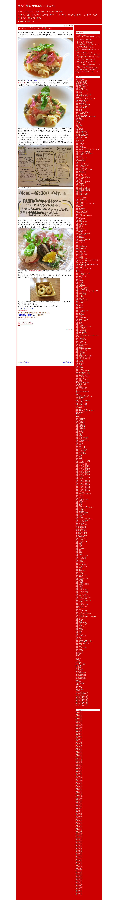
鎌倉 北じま (79, 304)
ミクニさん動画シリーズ (83, 373)
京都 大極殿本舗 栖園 (82, 584)
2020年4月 (79, 825)
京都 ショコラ (80, 603)
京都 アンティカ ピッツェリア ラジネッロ (87, 260)
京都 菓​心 (79, 91)
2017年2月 (79, 881)
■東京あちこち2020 (81, 535)
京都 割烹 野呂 (80, 462)
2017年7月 (79, 874)
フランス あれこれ (81, 705)
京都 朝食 (79, 544)
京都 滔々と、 (80, 226)
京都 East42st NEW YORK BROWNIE (87, 264)
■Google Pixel (80, 186)
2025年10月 (79, 727)
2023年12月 (79, 760)
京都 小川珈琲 (80, 79)
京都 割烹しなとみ (81, 387)
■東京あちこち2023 (81, 530)
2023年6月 (79, 769)
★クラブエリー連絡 (81, 403)
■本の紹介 (78, 662)
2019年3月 (79, 844)
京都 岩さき (79, 367)
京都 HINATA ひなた (82, 85)
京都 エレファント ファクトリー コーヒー (87, 149)
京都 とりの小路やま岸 (83, 165)
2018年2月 (79, 863)
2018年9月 (79, 853)
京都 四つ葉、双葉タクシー (84, 640)
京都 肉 (78, 550)
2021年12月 (79, 795)
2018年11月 (79, 850)
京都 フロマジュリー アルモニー (85, 203)
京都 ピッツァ (80, 479)
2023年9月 (79, 764)
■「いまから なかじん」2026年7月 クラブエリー (88, 64)
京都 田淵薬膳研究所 (82, 96)
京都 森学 (79, 192)
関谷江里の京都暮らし (26, 315)
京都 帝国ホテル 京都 (82, 106)
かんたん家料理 (80, 683)
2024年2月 (79, 757)
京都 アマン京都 (81, 294)
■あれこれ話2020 (81, 673)
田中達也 (78, 124)
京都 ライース (80, 229)
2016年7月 (79, 892)
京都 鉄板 (79, 505)
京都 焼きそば (80, 570)
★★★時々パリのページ (26, 21)
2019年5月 (79, 841)
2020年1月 (79, 829)
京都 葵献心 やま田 (81, 254)
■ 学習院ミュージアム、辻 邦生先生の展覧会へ (87, 68)
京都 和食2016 (80, 428)
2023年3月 (79, 773)
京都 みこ (79, 227)
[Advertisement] (29, 344)
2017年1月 (79, 883)
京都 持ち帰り (80, 431)
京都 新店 (79, 625)
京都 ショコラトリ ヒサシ (83, 326)
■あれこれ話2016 (81, 678)
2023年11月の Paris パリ (83, 190)
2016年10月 (79, 887)
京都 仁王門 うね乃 (81, 564)
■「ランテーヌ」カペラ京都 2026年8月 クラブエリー (88, 37)
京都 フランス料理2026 (83, 112)
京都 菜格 (79, 516)
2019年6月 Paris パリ (82, 695)
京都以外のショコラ (81, 606)
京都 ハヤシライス (81, 575)
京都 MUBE (79, 130)
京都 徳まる (79, 280)
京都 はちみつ (80, 619)
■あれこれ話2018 (81, 675)
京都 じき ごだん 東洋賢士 (84, 215)
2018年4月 (79, 860)
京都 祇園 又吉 (80, 285)
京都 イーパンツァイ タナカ (84, 519)
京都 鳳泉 (79, 364)
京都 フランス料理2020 (83, 484)
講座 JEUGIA (80, 412)
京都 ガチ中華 (80, 166)
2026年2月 (79, 721)
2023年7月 (79, 767)
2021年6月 (79, 804)
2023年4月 (79, 772)
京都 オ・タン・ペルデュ (83, 493)
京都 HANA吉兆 (80, 171)
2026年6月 (79, 715)
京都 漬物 (79, 118)
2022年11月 (79, 779)
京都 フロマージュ (81, 557)
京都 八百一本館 (81, 388)
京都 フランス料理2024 (83, 233)
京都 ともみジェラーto (83, 370)
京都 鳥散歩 (79, 178)
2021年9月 (79, 800)
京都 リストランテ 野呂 (83, 461)
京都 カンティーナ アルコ (26, 323)
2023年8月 (79, 766)
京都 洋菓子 (79, 588)
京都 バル (79, 547)
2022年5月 (79, 788)
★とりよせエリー (81, 402)
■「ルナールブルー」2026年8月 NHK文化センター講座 (88, 54)
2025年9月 (79, 729)
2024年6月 (79, 751)
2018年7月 (79, 856)
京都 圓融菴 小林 (81, 375)
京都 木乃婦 (79, 436)
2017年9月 (79, 871)
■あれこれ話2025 (81, 161)
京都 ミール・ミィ (81, 187)
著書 (37, 11)
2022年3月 (79, 791)
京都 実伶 (79, 455)
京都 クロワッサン (81, 612)
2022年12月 (79, 777)
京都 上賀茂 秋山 (81, 317)
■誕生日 (78, 655)
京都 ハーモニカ (81, 230)
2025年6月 (79, 733)
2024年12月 (79, 742)
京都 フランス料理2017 (83, 489)
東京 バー (79, 687)
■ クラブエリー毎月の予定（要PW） (30, 18)
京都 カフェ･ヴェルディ (83, 344)
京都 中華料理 (80, 511)
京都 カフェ (79, 539)
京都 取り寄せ (80, 397)
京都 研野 (79, 381)
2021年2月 (79, 810)
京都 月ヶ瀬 (79, 585)
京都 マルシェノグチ (82, 578)
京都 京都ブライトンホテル (84, 356)
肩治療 (77, 270)
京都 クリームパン (81, 615)
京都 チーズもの (81, 172)
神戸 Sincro (79, 305)
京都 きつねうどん (81, 566)
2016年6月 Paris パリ (82, 704)
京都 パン (79, 609)
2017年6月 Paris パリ (82, 699)
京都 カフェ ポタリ (81, 258)
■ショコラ (78, 658)
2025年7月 (79, 732)
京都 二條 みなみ (81, 265)
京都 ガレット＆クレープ (83, 600)
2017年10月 (79, 869)
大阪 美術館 (79, 128)
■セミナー (78, 661)
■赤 (77, 390)
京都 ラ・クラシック (82, 594)
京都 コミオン (80, 159)
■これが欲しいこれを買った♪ (84, 396)
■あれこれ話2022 (81, 527)
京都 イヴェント (81, 627)
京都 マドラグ (80, 328)
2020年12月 (79, 813)
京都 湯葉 (79, 560)
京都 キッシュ (80, 607)
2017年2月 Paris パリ (82, 702)
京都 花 (78, 633)
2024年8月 (79, 748)
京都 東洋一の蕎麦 (81, 195)
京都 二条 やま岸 (81, 453)
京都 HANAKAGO (81, 332)
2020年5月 (79, 823)
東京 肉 (78, 686)
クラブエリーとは (24, 15)
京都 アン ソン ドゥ (82, 200)
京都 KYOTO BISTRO (82, 372)
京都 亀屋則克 (80, 353)
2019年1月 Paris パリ (82, 696)
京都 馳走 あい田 (81, 183)
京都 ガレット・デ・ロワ (83, 597)
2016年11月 (79, 886)
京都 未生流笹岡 (81, 635)
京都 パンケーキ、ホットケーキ (85, 98)
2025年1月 (79, 740)
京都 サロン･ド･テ (81, 538)
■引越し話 (78, 385)
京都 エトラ (79, 282)
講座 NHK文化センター (83, 409)
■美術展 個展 (79, 119)
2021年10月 (79, 798)
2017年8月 (79, 872)
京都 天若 (79, 316)
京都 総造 (79, 93)
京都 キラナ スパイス (82, 163)
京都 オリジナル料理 (82, 499)
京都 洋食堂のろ (81, 248)
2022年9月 (79, 782)
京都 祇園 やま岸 (81, 251)
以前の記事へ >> (67, 362)
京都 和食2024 (80, 240)
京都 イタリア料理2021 (83, 467)
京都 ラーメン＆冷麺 (82, 520)
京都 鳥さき (79, 302)
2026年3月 (79, 720)
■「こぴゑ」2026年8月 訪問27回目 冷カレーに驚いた (88, 50)
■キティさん (79, 122)
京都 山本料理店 (81, 103)
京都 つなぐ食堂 (81, 199)
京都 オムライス (81, 174)
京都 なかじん (80, 452)
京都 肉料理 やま (81, 276)
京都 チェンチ (80, 476)
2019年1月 (79, 847)
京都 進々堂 (79, 362)
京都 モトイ (79, 495)
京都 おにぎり (80, 561)
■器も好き (78, 671)
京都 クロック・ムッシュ (83, 613)
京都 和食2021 (80, 421)
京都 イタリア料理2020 (83, 468)
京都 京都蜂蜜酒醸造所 (83, 189)
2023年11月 (79, 761)
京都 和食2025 (80, 180)
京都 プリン (79, 601)
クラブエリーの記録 (90, 15)
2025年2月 (79, 739)
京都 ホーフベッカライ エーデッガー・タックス (87, 336)
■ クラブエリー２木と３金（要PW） (69, 15)
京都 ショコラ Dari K (82, 376)
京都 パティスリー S (82, 590)
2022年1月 (79, 794)
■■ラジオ (78, 416)
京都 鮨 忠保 (80, 378)
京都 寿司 (79, 434)
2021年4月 (79, 807)
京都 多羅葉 (79, 155)
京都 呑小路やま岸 (81, 246)
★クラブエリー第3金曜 (82, 382)
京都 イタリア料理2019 (83, 470)
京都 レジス (79, 202)
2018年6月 (79, 857)
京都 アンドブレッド (82, 211)
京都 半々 (79, 184)
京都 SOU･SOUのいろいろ (84, 641)
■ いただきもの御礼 (81, 198)
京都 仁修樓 (79, 517)
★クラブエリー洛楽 (81, 404)
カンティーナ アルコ (34, 80)
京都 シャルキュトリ (82, 556)
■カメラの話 (79, 670)
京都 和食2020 (80, 422)
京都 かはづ (79, 109)
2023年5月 (79, 770)
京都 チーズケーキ (81, 221)
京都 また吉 (79, 283)
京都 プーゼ (79, 634)
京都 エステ (79, 650)
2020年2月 (79, 828)
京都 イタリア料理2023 (83, 464)
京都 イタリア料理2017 (83, 473)
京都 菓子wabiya (81, 147)
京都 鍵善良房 (80, 238)
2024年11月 (79, 743)
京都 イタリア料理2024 (83, 239)
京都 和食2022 (80, 419)
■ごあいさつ (79, 652)
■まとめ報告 (79, 407)
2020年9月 (79, 817)
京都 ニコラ (79, 162)
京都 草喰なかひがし (82, 437)
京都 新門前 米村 (81, 501)
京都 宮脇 (79, 255)
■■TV (77, 415)
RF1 (77, 196)
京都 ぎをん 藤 (80, 88)
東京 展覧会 (79, 689)
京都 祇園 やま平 (81, 107)
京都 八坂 (79, 220)
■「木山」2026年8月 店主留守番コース (85, 61)
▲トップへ (69, 329)
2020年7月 (79, 820)
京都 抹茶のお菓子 (81, 81)
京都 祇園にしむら (81, 439)
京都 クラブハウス (81, 647)
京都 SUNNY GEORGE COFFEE (85, 116)
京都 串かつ (79, 323)
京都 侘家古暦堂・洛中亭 (83, 348)
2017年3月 (79, 880)
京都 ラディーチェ (81, 350)
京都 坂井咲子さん (81, 137)
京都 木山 (79, 444)
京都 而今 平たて (81, 320)
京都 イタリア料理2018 (83, 471)
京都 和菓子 (79, 581)
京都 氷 (78, 618)
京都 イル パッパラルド (83, 273)
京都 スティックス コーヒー (84, 153)
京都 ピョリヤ (80, 242)
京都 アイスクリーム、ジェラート (86, 616)
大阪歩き (78, 127)
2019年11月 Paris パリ (82, 693)
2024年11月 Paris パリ (82, 212)
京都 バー (79, 542)
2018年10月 (79, 852)
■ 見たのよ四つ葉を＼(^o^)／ (83, 63)
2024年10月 (79, 745)
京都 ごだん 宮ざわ (81, 449)
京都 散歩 (79, 638)
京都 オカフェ (80, 334)
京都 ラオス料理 (81, 558)
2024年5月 (79, 752)
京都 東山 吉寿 (80, 447)
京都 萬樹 (79, 156)
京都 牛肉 (79, 551)
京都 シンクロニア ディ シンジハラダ (87, 291)
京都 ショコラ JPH (82, 604)
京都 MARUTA (80, 218)
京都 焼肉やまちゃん (82, 300)
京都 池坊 (79, 354)
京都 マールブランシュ (83, 596)
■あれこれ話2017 (81, 677)
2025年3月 (79, 737)
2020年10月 (79, 816)
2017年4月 (79, 878)
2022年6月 (79, 786)
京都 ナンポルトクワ (82, 593)
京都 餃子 (79, 569)
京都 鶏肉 (79, 553)
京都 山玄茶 (79, 347)
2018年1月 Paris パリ (82, 701)
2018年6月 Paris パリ (82, 698)
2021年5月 (79, 806)
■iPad (77, 393)
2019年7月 (79, 838)
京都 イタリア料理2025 (83, 181)
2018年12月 (79, 849)
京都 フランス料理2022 (83, 481)
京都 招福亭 (79, 267)
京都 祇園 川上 (80, 338)
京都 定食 (79, 545)
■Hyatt (77, 680)
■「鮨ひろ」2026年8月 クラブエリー (85, 48)
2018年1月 (79, 865)
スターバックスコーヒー (83, 263)
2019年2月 (79, 846)
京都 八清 (79, 277)
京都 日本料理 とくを (82, 440)
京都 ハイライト (81, 510)
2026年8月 (79, 712)
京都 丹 (78, 308)
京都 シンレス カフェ (82, 379)
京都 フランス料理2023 (83, 480)
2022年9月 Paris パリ (82, 289)
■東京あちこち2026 (81, 84)
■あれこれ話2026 (81, 82)
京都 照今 (79, 110)
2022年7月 (79, 785)
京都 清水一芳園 (81, 87)
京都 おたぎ (79, 443)
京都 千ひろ (79, 297)
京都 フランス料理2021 (83, 483)
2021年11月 (79, 797)
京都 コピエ (79, 223)
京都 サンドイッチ (81, 610)
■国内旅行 (78, 681)
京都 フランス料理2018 (83, 487)
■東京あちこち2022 (81, 532)
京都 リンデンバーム (82, 310)
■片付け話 (78, 667)
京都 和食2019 (80, 424)
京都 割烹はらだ (81, 298)
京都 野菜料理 (80, 536)
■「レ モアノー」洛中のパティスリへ (85, 41)
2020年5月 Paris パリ (82, 692)
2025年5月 (79, 735)
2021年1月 (79, 812)
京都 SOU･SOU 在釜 (82, 643)
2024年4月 (79, 754)
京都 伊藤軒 (79, 205)
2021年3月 (79, 809)
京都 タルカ (79, 141)
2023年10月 (79, 763)
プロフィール (29, 11)
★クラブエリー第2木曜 (82, 391)
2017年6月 (79, 875)
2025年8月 (79, 730)
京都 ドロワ (79, 496)
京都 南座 (79, 628)
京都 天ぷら (79, 433)
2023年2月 (79, 775)
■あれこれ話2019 (81, 674)
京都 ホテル (79, 646)
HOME (20, 11)
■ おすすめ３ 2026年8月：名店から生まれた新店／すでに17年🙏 (88, 57)
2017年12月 (79, 866)
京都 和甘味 (79, 582)
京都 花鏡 (79, 502)
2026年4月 (79, 718)
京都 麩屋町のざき (81, 131)
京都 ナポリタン (81, 329)
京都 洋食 (79, 504)
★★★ (20, 325)
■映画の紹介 (79, 665)
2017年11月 (79, 868)
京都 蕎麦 (79, 567)
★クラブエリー (80, 399)
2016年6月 (79, 893)
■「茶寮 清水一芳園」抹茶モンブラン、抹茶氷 (87, 44)
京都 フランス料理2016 (83, 490)
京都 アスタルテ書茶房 (83, 152)
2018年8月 (79, 854)
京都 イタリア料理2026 (83, 104)
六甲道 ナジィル (81, 252)
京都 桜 (78, 637)
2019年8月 (79, 837)
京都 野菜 (79, 576)
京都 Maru (79, 307)
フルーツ (78, 659)
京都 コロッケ (80, 572)
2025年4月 (79, 736)
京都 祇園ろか (80, 143)
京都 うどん (79, 563)
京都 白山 (79, 313)
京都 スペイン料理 (81, 524)
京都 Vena (79, 366)
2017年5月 (79, 877)
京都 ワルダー (80, 341)
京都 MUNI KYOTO (82, 136)
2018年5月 (79, 859)
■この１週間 (79, 232)
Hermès (78, 690)
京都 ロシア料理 (81, 521)
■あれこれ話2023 (81, 526)
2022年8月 (79, 783)
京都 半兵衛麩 (80, 314)
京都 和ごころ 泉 (81, 342)
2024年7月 (79, 749)
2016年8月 (79, 890)
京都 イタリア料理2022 (83, 465)
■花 (77, 243)
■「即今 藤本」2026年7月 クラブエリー (85, 69)
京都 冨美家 (79, 360)
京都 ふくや (79, 144)
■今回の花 (78, 653)
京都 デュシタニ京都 (82, 193)
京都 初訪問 (79, 146)
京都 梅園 (79, 587)
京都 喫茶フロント (81, 224)
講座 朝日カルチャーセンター (85, 410)
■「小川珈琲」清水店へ (81, 35)
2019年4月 (79, 843)
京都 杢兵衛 (79, 369)
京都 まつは (79, 459)
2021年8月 (79, 801)
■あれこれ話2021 (81, 529)
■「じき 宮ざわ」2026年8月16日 (84, 39)
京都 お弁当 (79, 430)
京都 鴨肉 (79, 554)
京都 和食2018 (80, 425)
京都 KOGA (79, 175)
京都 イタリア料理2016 (25, 322)
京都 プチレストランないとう (85, 507)
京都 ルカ (79, 322)
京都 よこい (79, 245)
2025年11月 (79, 726)
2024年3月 (79, 755)
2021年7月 (79, 803)
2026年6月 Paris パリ (82, 90)
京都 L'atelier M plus (82, 100)
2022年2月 (79, 792)
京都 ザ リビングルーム (83, 359)
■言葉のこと (79, 668)
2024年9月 (79, 746)
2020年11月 (79, 814)
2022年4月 (79, 789)
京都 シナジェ (80, 351)
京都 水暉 (79, 458)
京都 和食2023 (80, 418)
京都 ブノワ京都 (81, 331)
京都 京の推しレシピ (82, 319)
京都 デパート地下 (81, 624)
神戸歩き (78, 249)
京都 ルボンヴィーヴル (83, 357)
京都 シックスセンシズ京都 (84, 169)
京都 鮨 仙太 (80, 286)
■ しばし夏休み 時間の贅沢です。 (84, 46)
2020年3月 (79, 826)
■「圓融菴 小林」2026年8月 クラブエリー (86, 59)
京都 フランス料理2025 (83, 177)
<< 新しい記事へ (23, 362)
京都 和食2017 (80, 427)
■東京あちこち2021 (81, 533)
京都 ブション (80, 492)
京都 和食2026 (80, 113)
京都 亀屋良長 (80, 363)
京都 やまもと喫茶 (81, 168)
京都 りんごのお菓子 (82, 598)
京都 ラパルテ (80, 292)
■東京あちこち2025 (81, 115)
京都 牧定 (79, 279)
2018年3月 (79, 862)
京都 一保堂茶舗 (81, 622)
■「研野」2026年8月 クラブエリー (84, 52)
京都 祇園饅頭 (80, 311)
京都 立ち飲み (80, 548)
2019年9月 (79, 835)
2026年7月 (79, 714)
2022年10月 (79, 780)
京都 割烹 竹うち (81, 446)
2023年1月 (79, 776)
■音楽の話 (78, 206)
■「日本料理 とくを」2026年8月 (84, 43)
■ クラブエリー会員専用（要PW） (43, 15)
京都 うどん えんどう (82, 288)
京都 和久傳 (79, 442)
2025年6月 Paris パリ (82, 134)
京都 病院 (79, 649)
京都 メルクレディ (81, 274)
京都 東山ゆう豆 (81, 339)
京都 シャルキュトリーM (83, 268)
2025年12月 (79, 724)
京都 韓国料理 (80, 523)
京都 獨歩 (79, 236)
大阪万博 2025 (80, 140)
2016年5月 (79, 894)
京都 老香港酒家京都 (82, 513)
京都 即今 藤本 (80, 208)
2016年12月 (79, 884)
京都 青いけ (79, 498)
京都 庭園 (79, 631)
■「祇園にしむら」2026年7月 (83, 66)
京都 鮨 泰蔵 (80, 345)
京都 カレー (79, 573)
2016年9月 (79, 889)
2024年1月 (79, 758)
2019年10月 (79, 834)
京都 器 (78, 138)
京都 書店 (79, 644)
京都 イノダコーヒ (81, 541)
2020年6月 (79, 822)
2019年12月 (79, 831)
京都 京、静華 (80, 514)
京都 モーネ (79, 217)
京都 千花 (79, 295)
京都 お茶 (79, 621)
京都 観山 (79, 456)
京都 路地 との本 (81, 384)
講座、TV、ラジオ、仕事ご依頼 (52, 11)
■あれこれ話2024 (81, 235)
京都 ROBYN (80, 121)
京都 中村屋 (79, 325)
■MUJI (77, 394)
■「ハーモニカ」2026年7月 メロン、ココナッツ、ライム (87, 72)
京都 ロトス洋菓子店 (82, 591)
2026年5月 (79, 717)
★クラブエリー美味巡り (83, 400)
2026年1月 (79, 723)
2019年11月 (79, 832)
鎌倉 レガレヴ (80, 301)
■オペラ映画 (79, 257)
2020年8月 (79, 819)
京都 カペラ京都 (81, 101)
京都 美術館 (79, 630)
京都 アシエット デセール (83, 94)
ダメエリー (79, 271)
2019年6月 (79, 840)
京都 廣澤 (79, 125)
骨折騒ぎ (78, 97)
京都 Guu (79, 214)
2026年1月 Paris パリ (82, 133)
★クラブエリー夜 (81, 406)
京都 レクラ (79, 508)
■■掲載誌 (78, 413)
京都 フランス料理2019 (83, 486)
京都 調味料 (79, 579)
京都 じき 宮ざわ (81, 450)
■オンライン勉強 (80, 664)
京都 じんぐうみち (81, 158)
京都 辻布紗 (79, 209)
